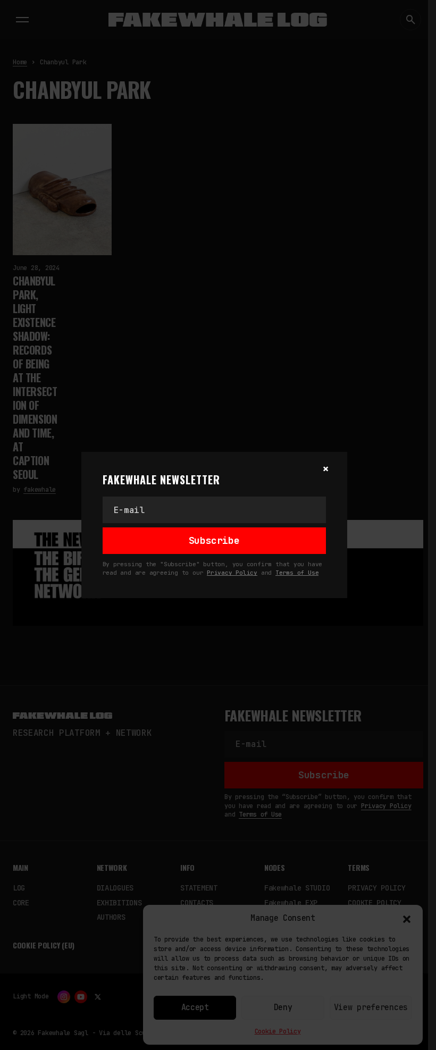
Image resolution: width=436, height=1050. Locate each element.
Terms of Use (296, 572)
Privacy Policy (232, 572)
